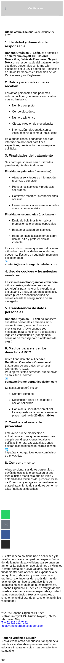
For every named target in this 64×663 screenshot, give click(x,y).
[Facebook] (5, 534)
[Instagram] (5, 544)
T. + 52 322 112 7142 (14, 622)
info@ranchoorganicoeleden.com (22, 625)
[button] (55, 8)
